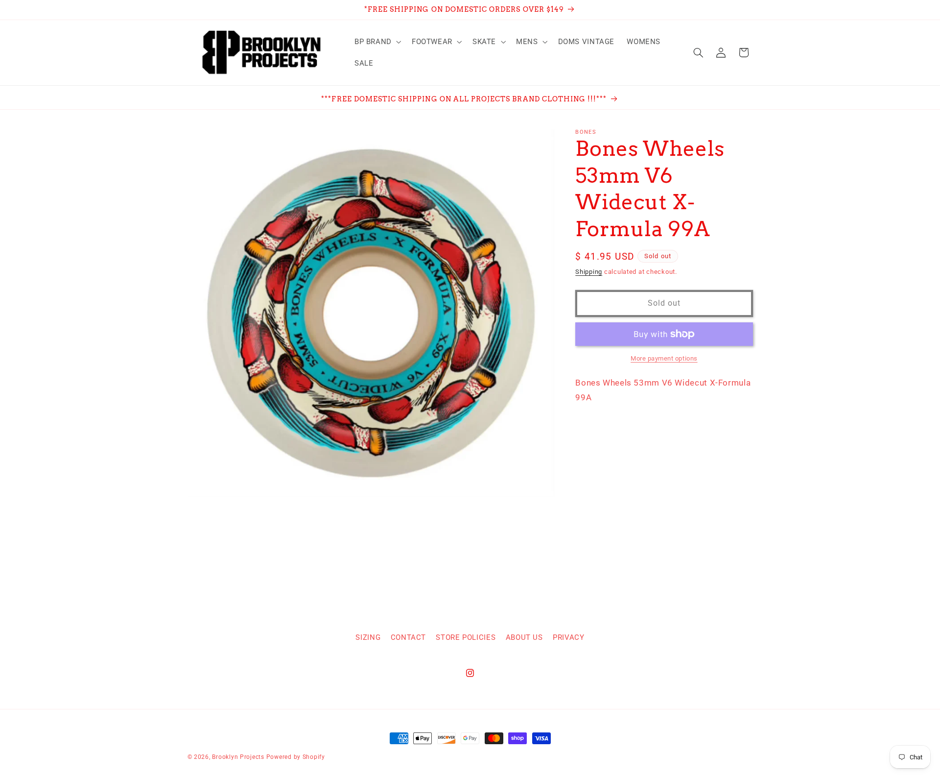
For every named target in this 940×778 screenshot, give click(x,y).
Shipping (588, 271)
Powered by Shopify (295, 757)
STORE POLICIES (465, 637)
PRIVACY (568, 637)
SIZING (367, 637)
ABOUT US (524, 637)
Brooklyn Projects (238, 757)
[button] (376, 41)
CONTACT (408, 637)
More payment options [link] (664, 358)
